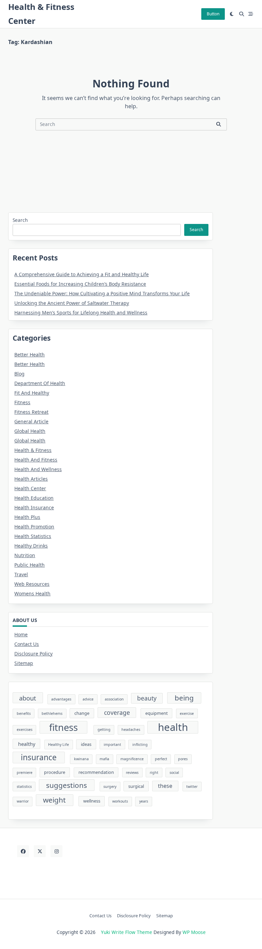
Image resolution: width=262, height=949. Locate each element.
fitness (63, 727)
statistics (24, 786)
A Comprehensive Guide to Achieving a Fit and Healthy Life (81, 274)
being (184, 698)
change (81, 713)
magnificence (132, 758)
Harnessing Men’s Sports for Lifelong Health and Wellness (80, 312)
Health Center (30, 488)
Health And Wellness (38, 469)
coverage (117, 712)
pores (183, 758)
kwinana (81, 758)
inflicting (140, 744)
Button (213, 14)
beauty (147, 698)
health (173, 727)
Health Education (34, 498)
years (143, 801)
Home (21, 634)
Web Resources (31, 584)
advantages (61, 699)
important (112, 744)
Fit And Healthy (31, 392)
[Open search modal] (241, 14)
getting (104, 729)
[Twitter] (40, 851)
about (27, 698)
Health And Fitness (35, 459)
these (165, 786)
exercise (187, 713)
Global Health (29, 431)
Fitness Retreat (31, 412)
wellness (91, 801)
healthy (26, 743)
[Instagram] (56, 851)
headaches (130, 729)
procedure (54, 772)
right (154, 772)
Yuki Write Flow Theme (126, 932)
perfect (161, 758)
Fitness (22, 402)
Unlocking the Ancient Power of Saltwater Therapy (71, 303)
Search (20, 220)
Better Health (29, 354)
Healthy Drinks (31, 545)
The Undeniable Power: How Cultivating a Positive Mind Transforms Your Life (102, 293)
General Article (31, 421)
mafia (104, 758)
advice (88, 699)
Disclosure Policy (33, 653)
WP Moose (194, 932)
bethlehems (52, 713)
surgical (136, 786)
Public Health (29, 565)
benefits (24, 713)
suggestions (66, 785)
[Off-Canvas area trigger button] (251, 14)
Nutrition (24, 555)
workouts (120, 801)
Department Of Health (39, 383)
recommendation (96, 772)
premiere (24, 772)
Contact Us (26, 644)
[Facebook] (23, 851)
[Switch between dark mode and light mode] (232, 14)
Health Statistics (32, 536)
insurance (39, 757)
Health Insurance (34, 507)
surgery (109, 786)
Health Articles (31, 479)
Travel (21, 574)
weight (54, 800)
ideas (86, 744)
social (174, 772)
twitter (192, 786)
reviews (132, 772)
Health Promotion (34, 526)
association (114, 699)
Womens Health (32, 593)
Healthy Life (58, 744)
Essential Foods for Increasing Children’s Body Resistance (80, 284)
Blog (19, 373)
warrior (23, 801)
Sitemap (23, 663)
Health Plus (27, 517)
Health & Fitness (33, 450)
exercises (24, 729)
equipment (156, 713)
